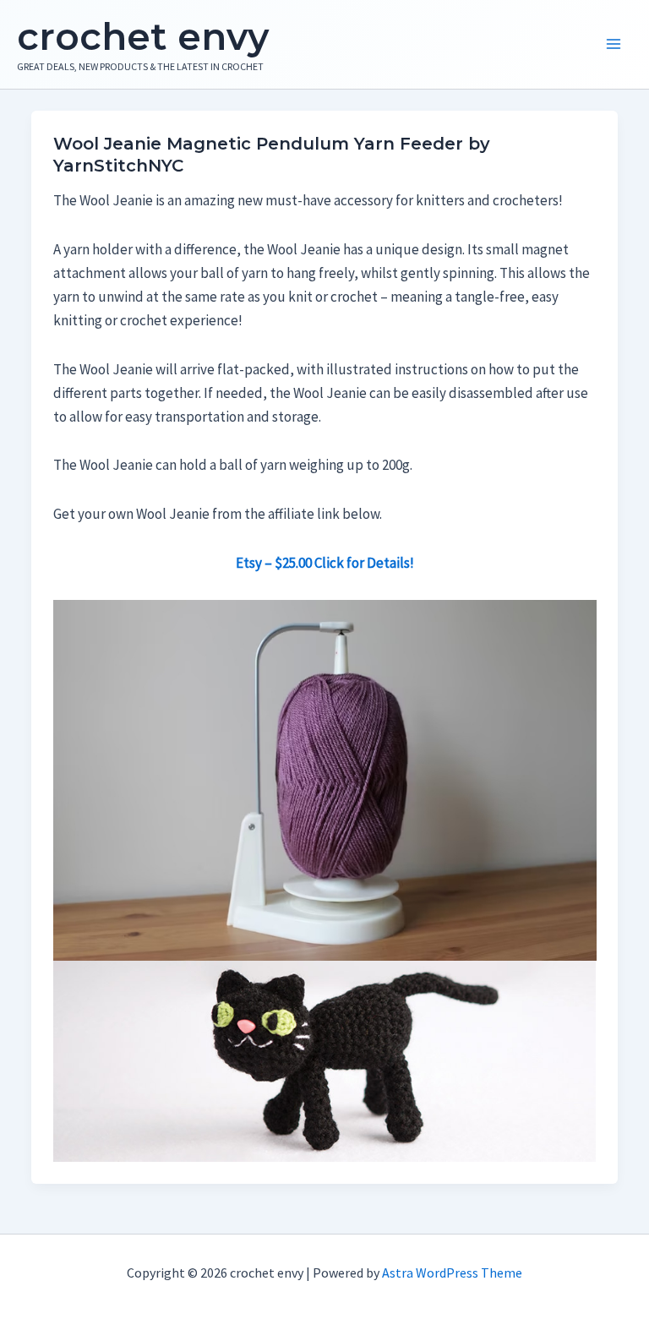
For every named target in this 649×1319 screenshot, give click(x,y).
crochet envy (143, 36)
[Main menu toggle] (613, 44)
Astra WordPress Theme (452, 1272)
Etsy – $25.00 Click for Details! (325, 562)
